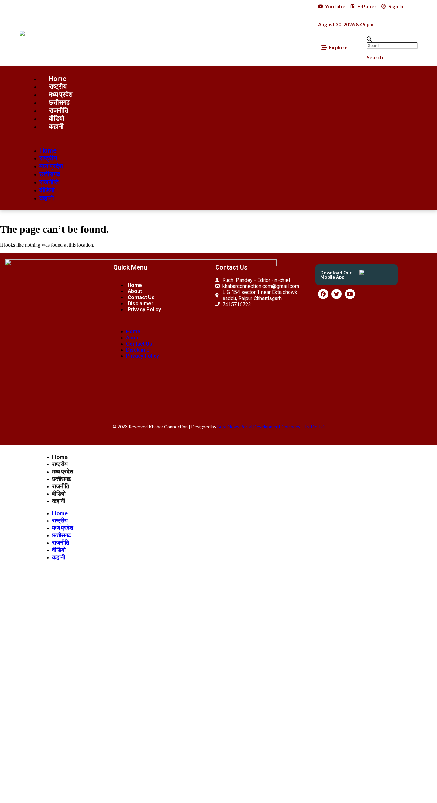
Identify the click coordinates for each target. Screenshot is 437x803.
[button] (386, 39)
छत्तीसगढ (59, 102)
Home (57, 78)
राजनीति (58, 110)
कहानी (56, 126)
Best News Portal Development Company (258, 426)
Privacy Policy (144, 309)
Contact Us (141, 297)
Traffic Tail (314, 426)
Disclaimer (140, 303)
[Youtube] (350, 294)
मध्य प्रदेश (61, 94)
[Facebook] (323, 294)
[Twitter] (336, 294)
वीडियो (56, 118)
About (135, 291)
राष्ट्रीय (58, 86)
